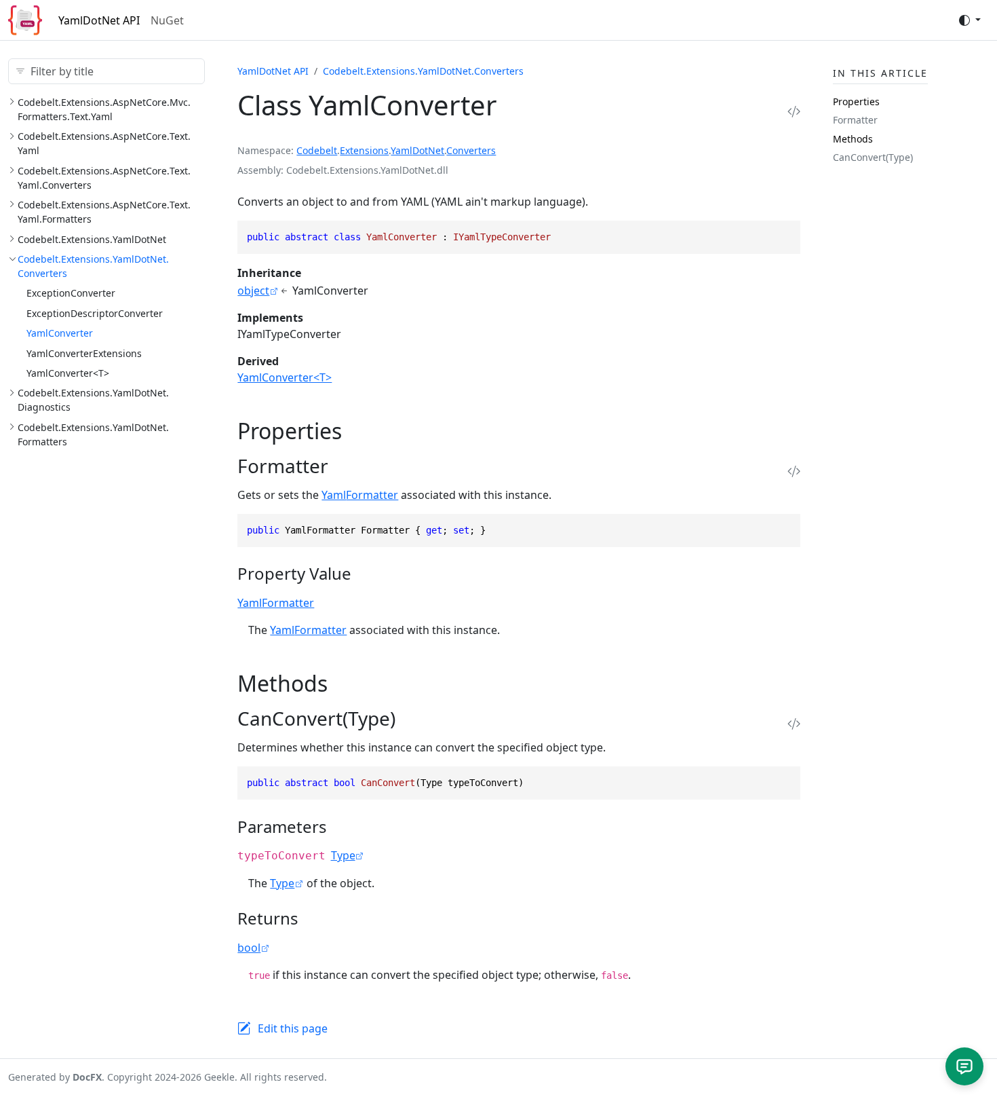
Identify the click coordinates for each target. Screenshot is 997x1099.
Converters (471, 150)
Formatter (855, 119)
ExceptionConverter (70, 292)
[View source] (793, 111)
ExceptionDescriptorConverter (94, 313)
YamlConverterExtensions (84, 353)
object (253, 290)
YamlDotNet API (99, 20)
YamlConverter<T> (67, 373)
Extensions (364, 150)
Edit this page (293, 1028)
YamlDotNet (417, 150)
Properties (856, 101)
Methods (853, 138)
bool (248, 947)
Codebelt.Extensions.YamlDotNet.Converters (423, 70)
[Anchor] (357, 430)
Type (343, 855)
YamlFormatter (359, 494)
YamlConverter (59, 333)
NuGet (167, 20)
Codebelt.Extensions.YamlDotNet (92, 239)
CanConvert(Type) (873, 157)
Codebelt (316, 150)
